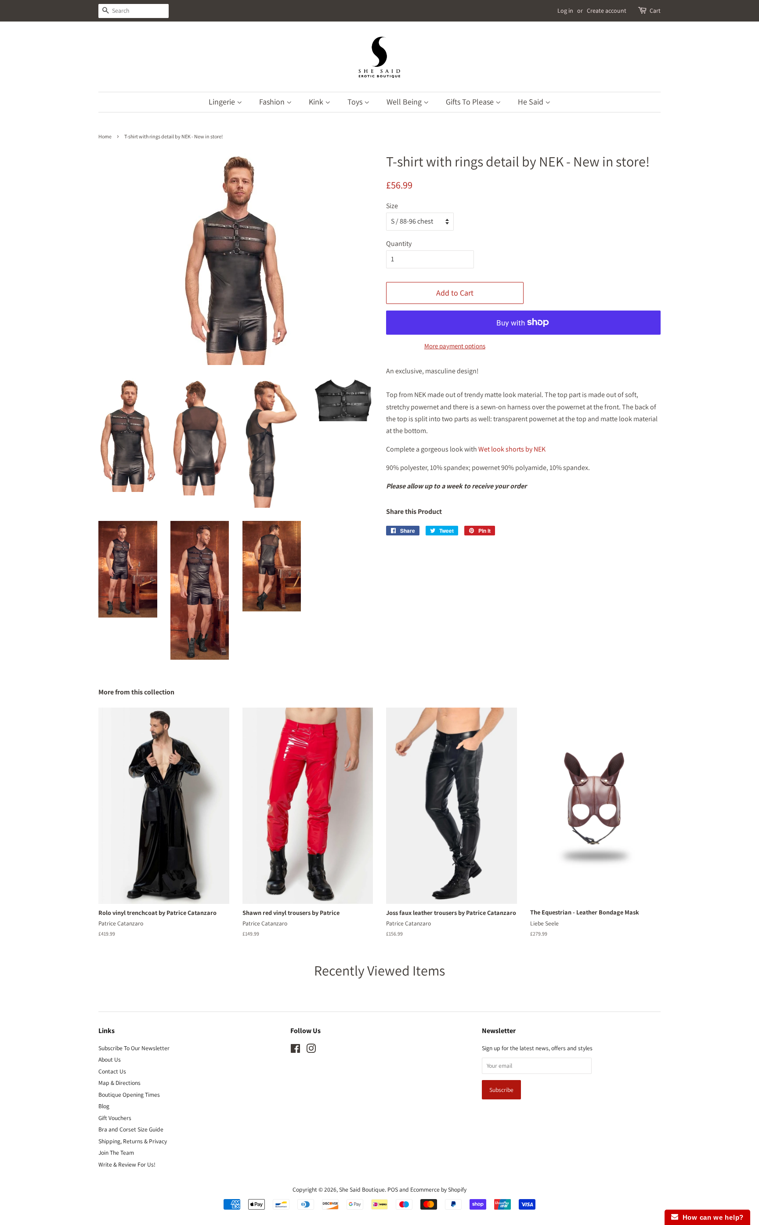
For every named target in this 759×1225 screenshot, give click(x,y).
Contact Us (112, 1071)
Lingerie (223, 102)
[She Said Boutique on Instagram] (311, 1050)
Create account (606, 10)
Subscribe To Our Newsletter (134, 1048)
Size (392, 205)
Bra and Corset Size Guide (130, 1129)
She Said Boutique (362, 1189)
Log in (565, 10)
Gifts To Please (470, 102)
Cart (655, 10)
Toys (355, 102)
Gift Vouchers (114, 1118)
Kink (317, 102)
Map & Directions (119, 1083)
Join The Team (116, 1152)
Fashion (272, 102)
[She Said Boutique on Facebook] (295, 1050)
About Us (109, 1059)
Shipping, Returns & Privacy (132, 1141)
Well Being (405, 102)
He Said (531, 102)
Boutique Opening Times (129, 1095)
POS (392, 1189)
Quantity (399, 243)
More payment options (454, 346)
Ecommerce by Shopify (438, 1189)
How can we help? (711, 1217)
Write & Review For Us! (126, 1164)
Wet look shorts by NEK (512, 449)
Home (105, 136)
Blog (103, 1106)
